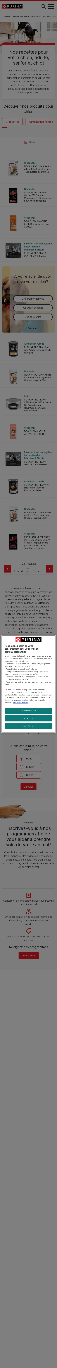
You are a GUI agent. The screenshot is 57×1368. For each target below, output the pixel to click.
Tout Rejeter (28, 726)
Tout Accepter (28, 718)
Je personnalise (28, 711)
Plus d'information (20, 703)
